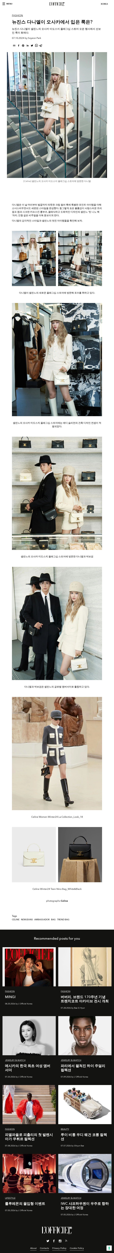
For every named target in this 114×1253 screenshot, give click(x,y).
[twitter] (32, 46)
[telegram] (41, 46)
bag (53, 919)
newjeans (27, 919)
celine (15, 919)
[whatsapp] (36, 46)
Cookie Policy (77, 1248)
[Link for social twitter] (47, 1241)
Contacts (44, 1248)
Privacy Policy (59, 1248)
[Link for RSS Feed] (66, 1241)
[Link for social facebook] (54, 1241)
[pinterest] (23, 46)
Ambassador (42, 919)
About (33, 1248)
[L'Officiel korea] (57, 4)
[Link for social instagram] (60, 1241)
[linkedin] (27, 46)
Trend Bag (63, 919)
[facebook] (18, 46)
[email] (14, 46)
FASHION (17, 15)
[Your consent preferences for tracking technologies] (109, 1248)
